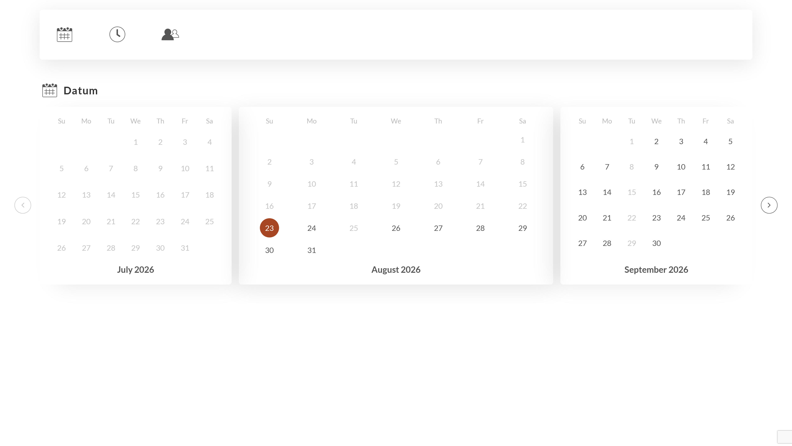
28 (480, 227)
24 (311, 227)
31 (311, 250)
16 (656, 192)
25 (705, 217)
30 (269, 250)
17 (681, 192)
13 (582, 192)
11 (705, 166)
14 (607, 192)
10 (681, 166)
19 (730, 192)
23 (269, 227)
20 (582, 217)
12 (730, 166)
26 (396, 227)
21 (607, 217)
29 (522, 227)
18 (705, 192)
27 (438, 227)
